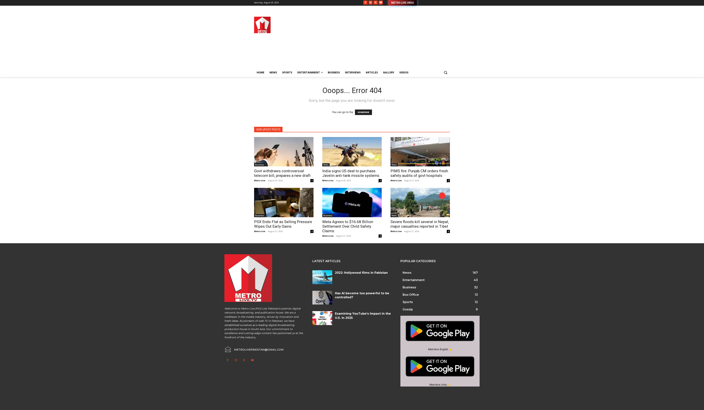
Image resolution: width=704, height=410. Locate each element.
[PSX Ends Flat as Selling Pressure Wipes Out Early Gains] (284, 202)
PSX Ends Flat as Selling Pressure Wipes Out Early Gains (283, 224)
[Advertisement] (381, 42)
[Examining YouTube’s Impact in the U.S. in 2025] (322, 318)
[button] (445, 72)
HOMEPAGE (363, 112)
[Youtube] (381, 3)
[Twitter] (375, 3)
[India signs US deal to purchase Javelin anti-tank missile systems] (352, 151)
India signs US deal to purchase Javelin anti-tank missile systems (350, 173)
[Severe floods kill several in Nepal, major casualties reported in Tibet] (420, 202)
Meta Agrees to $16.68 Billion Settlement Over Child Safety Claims (347, 226)
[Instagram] (370, 3)
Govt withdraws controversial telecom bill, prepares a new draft (282, 173)
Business (259, 164)
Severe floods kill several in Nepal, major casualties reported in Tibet (419, 224)
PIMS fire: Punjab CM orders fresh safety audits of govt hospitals (419, 173)
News (326, 164)
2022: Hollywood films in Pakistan (361, 272)
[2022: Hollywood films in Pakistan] (322, 277)
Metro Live (259, 180)
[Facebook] (365, 3)
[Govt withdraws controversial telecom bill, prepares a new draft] (284, 151)
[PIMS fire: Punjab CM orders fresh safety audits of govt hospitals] (420, 151)
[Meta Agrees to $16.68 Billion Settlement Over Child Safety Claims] (352, 202)
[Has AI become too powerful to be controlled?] (322, 298)
